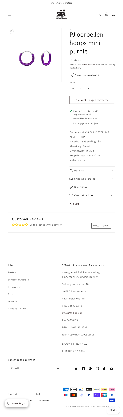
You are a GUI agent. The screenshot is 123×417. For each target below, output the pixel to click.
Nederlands (44, 400)
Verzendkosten (89, 64)
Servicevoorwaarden (18, 279)
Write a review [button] (101, 225)
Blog (10, 294)
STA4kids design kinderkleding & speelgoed (89, 406)
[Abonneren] (58, 368)
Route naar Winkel (17, 308)
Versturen (13, 301)
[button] (9, 14)
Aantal (72, 82)
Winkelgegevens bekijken (86, 123)
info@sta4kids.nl (72, 313)
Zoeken (12, 272)
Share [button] (76, 203)
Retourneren (14, 286)
